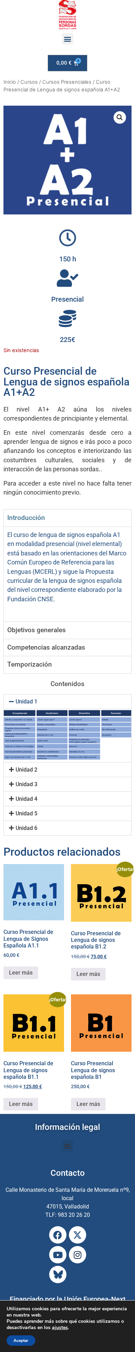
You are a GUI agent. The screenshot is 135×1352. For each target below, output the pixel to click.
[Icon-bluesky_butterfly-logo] (57, 1274)
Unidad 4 (26, 799)
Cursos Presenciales (66, 82)
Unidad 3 (26, 784)
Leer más (21, 972)
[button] (67, 38)
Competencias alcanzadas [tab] (46, 647)
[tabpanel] (67, 574)
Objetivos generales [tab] (36, 630)
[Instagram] (77, 1254)
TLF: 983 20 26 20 (67, 1215)
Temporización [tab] (29, 664)
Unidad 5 (26, 813)
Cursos (29, 82)
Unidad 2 (26, 769)
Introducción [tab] (26, 518)
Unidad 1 (26, 701)
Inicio (9, 82)
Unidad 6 (26, 828)
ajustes (60, 1328)
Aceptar (21, 1340)
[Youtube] (57, 1254)
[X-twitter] (77, 1235)
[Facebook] (57, 1235)
